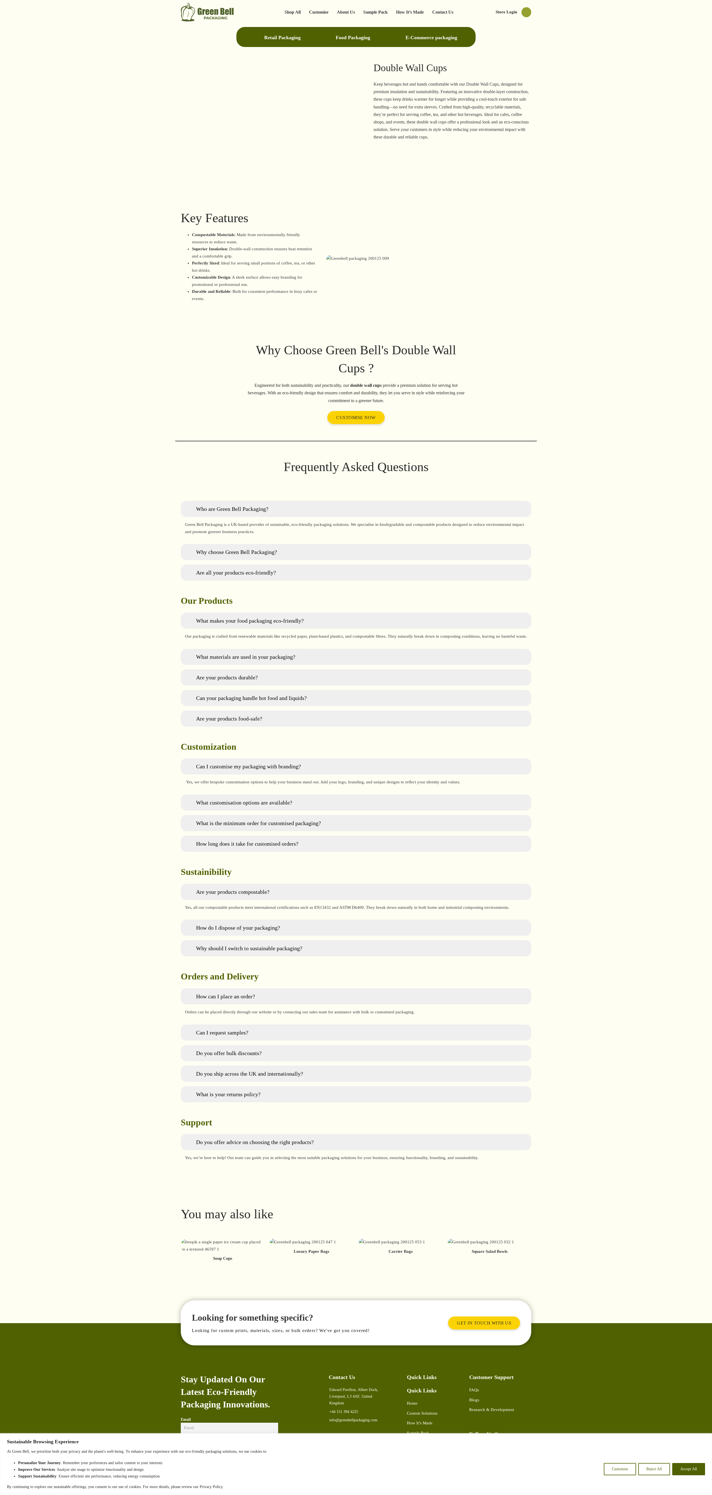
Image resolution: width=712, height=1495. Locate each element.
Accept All (688, 1469)
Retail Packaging (282, 37)
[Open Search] (526, 12)
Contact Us (442, 12)
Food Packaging (353, 37)
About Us (346, 12)
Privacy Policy (211, 1487)
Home (412, 1403)
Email (186, 1419)
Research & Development (491, 1409)
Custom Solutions (422, 1413)
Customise (620, 1469)
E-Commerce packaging (431, 37)
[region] (356, 1464)
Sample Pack (375, 12)
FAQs (474, 1390)
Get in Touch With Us (484, 1323)
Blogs (474, 1400)
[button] (356, 509)
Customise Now (356, 417)
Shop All (293, 12)
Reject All (654, 1469)
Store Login (506, 12)
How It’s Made (410, 12)
